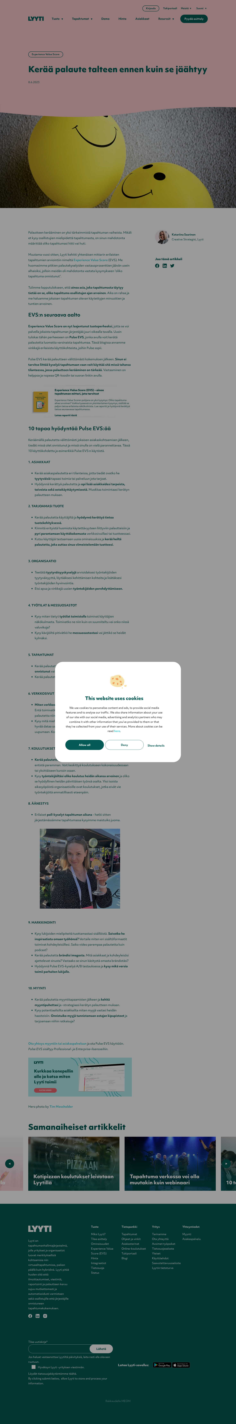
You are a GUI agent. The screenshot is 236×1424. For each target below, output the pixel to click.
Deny (124, 745)
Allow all (84, 745)
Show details (156, 745)
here (117, 731)
